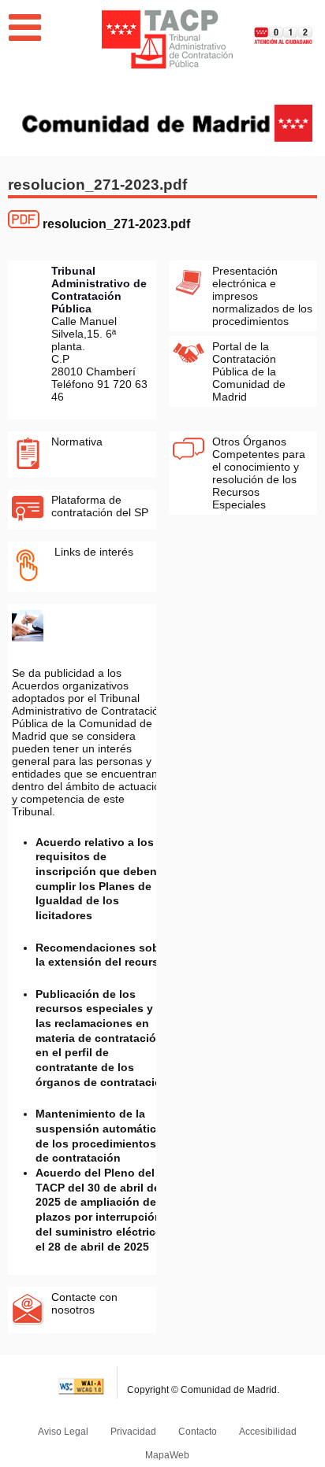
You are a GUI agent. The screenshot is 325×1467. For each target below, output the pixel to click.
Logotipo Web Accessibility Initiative (82, 1382)
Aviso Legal (63, 1431)
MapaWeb (167, 1455)
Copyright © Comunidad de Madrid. (203, 1389)
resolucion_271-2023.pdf (116, 224)
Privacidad (133, 1431)
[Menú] (25, 27)
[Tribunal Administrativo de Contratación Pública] (167, 38)
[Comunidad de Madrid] (167, 121)
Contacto (197, 1431)
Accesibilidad (268, 1431)
